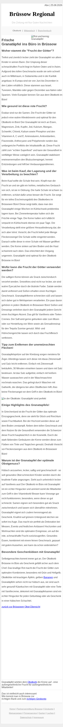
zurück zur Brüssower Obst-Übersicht (21, 606)
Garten (42, 713)
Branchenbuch (44, 30)
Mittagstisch (29, 30)
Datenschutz (26, 717)
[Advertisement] (31, 644)
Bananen (48, 577)
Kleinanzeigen (15, 713)
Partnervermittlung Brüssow (29, 709)
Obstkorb (32, 682)
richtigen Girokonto (36, 699)
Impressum (38, 717)
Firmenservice (30, 713)
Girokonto (48, 709)
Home (12, 709)
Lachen (50, 713)
